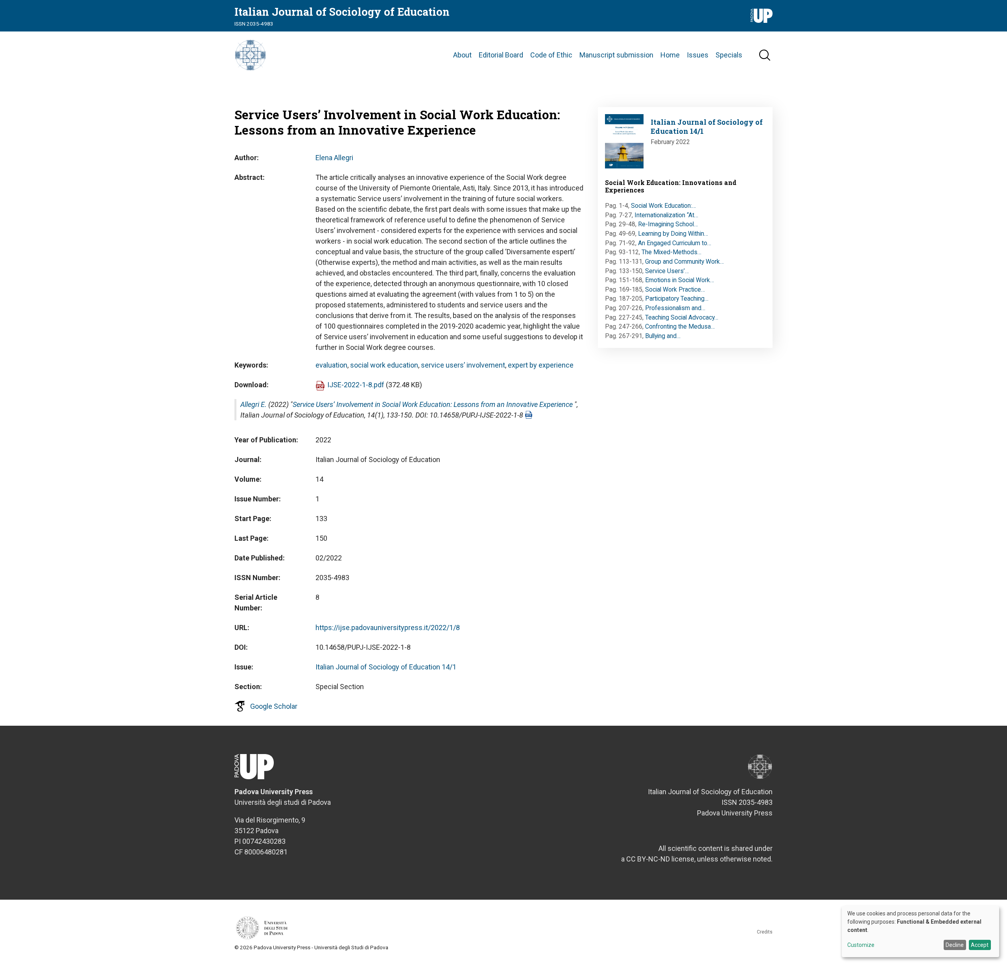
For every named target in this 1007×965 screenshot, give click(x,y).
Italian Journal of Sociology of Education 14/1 (385, 667)
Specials (729, 55)
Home (670, 55)
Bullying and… (663, 336)
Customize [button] (860, 945)
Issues (697, 55)
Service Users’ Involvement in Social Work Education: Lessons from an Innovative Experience (433, 404)
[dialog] (920, 931)
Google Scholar (273, 706)
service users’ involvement (463, 365)
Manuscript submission (616, 55)
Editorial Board (501, 55)
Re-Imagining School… (668, 224)
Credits (765, 932)
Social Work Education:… (663, 205)
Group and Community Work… (684, 261)
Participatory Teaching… (676, 298)
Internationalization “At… (666, 215)
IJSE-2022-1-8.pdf (355, 385)
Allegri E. (253, 404)
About (462, 55)
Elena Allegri (334, 157)
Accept (980, 945)
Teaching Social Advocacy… (681, 317)
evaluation (331, 365)
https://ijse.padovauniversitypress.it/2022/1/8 (387, 627)
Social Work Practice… (675, 289)
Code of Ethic (551, 55)
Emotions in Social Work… (679, 280)
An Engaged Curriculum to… (674, 243)
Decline (955, 945)
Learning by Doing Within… (673, 233)
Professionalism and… (675, 308)
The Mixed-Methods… (671, 252)
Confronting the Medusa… (680, 326)
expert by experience (541, 365)
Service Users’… (667, 271)
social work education (384, 365)
